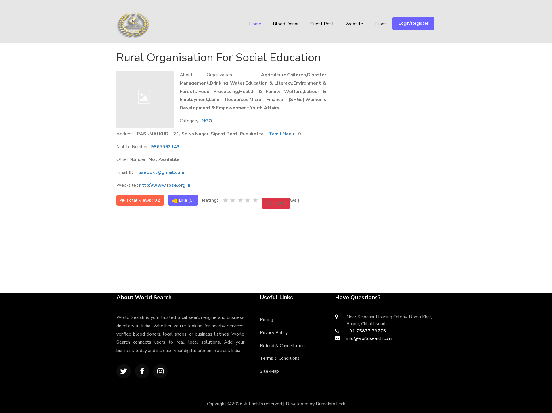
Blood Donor (286, 24)
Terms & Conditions (280, 358)
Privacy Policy (274, 333)
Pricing (266, 320)
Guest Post (322, 24)
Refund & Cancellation (282, 345)
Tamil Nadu (281, 134)
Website (354, 24)
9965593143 (165, 147)
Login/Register (413, 23)
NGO (207, 121)
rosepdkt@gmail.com (160, 172)
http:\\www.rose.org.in (164, 185)
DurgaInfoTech (330, 404)
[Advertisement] (390, 85)
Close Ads (276, 203)
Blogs (381, 24)
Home (255, 24)
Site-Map (269, 371)
